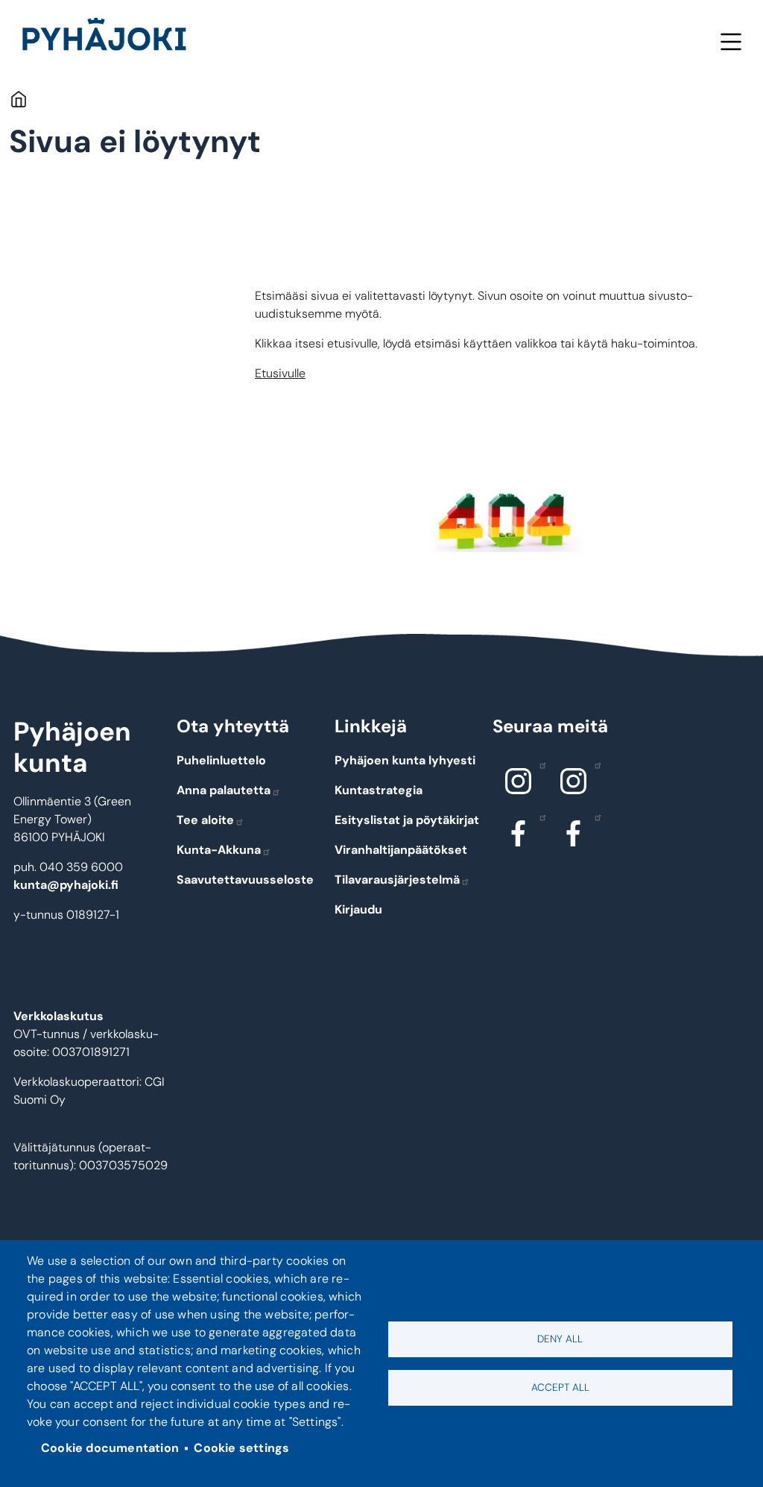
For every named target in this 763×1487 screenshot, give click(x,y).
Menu (730, 41)
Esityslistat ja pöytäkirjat (407, 820)
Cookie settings (241, 1448)
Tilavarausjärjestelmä (397, 879)
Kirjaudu (358, 909)
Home (18, 98)
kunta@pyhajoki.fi (65, 885)
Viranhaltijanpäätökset (401, 850)
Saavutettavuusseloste (245, 879)
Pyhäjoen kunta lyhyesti (405, 760)
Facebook (518, 833)
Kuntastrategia (378, 790)
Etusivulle (280, 373)
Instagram (518, 781)
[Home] (110, 37)
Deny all (560, 1339)
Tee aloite (205, 820)
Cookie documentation (110, 1448)
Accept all (560, 1387)
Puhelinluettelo (221, 760)
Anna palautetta (223, 790)
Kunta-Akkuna (219, 850)
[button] (504, 518)
